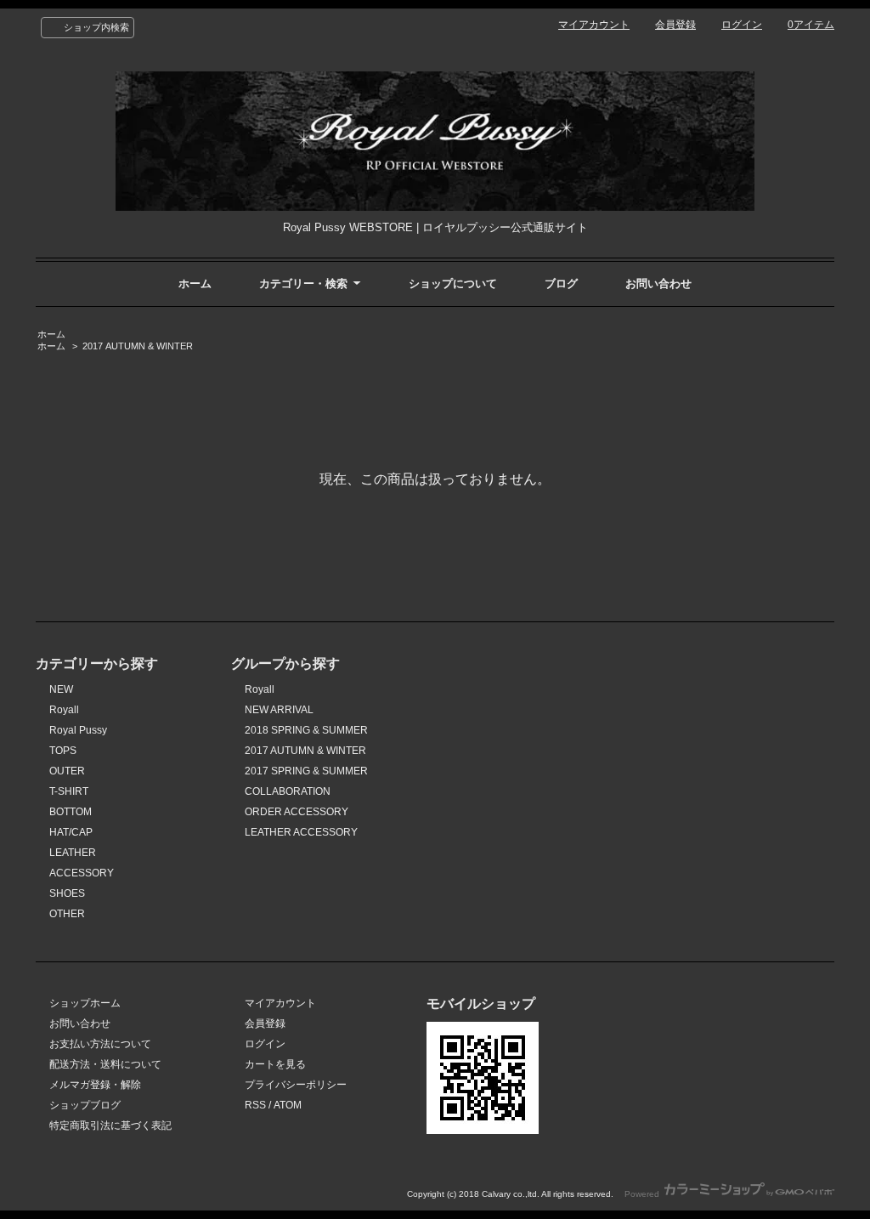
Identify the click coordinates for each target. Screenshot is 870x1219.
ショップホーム (85, 1003)
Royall (64, 710)
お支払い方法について (100, 1044)
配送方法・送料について (105, 1064)
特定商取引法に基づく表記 (110, 1125)
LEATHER (72, 853)
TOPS (62, 751)
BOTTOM (70, 812)
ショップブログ (85, 1105)
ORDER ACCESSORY (296, 812)
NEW (61, 689)
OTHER (67, 914)
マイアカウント (594, 25)
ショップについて (453, 283)
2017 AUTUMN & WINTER (137, 346)
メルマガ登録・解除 (95, 1085)
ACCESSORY (81, 873)
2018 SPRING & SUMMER (306, 730)
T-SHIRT (68, 791)
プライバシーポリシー (296, 1085)
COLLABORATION (287, 791)
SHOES (67, 893)
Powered (643, 1194)
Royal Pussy (78, 730)
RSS (255, 1105)
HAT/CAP (71, 832)
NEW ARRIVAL (279, 710)
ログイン (741, 25)
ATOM (288, 1105)
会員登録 (675, 25)
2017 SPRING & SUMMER (306, 771)
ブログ (561, 283)
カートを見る (275, 1064)
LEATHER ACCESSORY (301, 832)
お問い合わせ (658, 283)
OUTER (67, 771)
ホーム (195, 283)
